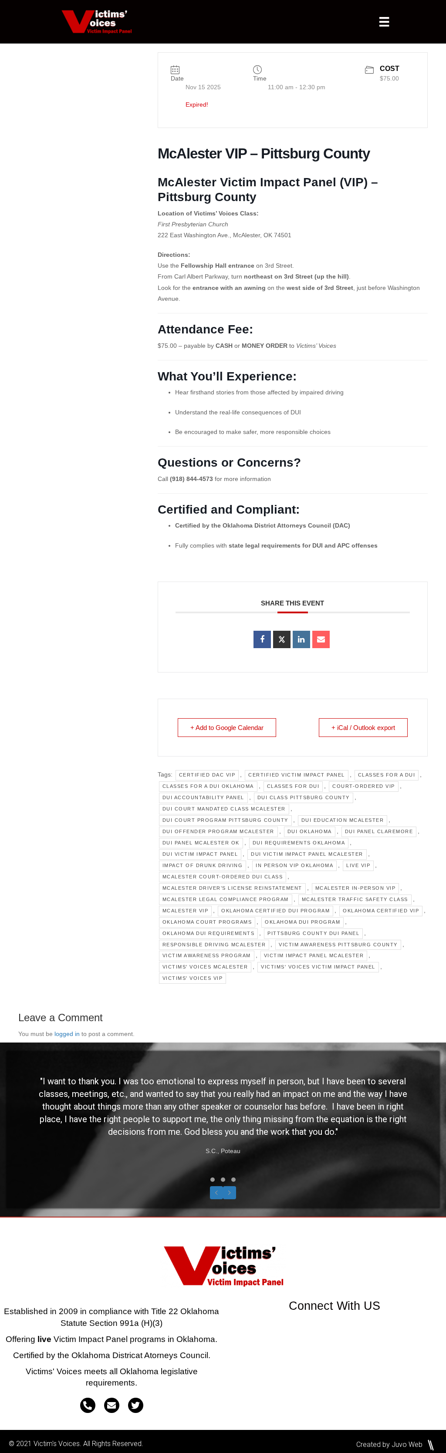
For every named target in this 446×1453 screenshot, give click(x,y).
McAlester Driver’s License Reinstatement (232, 888)
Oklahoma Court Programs (207, 922)
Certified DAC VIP (207, 774)
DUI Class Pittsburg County (303, 797)
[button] (212, 1179)
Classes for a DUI (387, 774)
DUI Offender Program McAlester (218, 831)
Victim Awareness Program (206, 955)
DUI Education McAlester (342, 820)
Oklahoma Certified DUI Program (275, 910)
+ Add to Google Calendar (227, 727)
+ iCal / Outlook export (363, 727)
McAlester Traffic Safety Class (355, 899)
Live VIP (358, 865)
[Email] (321, 639)
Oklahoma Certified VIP (381, 910)
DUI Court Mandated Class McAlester (224, 808)
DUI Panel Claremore (379, 831)
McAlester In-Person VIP (355, 888)
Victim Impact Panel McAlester (314, 955)
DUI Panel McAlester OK (201, 842)
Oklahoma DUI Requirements (208, 933)
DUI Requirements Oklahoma (299, 842)
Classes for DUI (293, 786)
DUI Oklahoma (309, 831)
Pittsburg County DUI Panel (313, 933)
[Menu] (384, 22)
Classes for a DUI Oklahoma (208, 786)
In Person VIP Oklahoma (294, 865)
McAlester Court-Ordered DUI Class (222, 876)
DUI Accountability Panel (203, 797)
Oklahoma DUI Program (302, 922)
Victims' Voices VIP (192, 978)
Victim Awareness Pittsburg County (338, 944)
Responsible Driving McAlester (214, 944)
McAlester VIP (185, 910)
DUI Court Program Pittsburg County (225, 820)
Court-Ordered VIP (363, 786)
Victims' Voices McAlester (205, 966)
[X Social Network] (282, 639)
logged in (67, 1033)
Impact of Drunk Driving (202, 865)
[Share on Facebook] (262, 639)
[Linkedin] (301, 639)
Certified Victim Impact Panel (296, 774)
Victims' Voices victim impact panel (318, 966)
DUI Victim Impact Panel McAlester (307, 854)
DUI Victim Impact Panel (200, 854)
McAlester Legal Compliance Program (225, 899)
